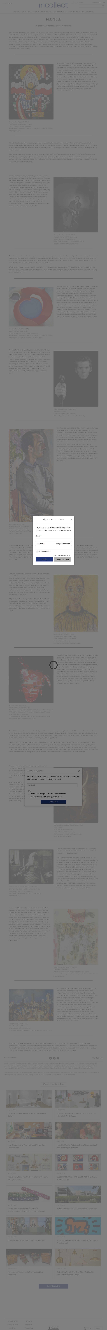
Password (40, 544)
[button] (71, 519)
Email (38, 536)
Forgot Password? (63, 544)
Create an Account (62, 559)
